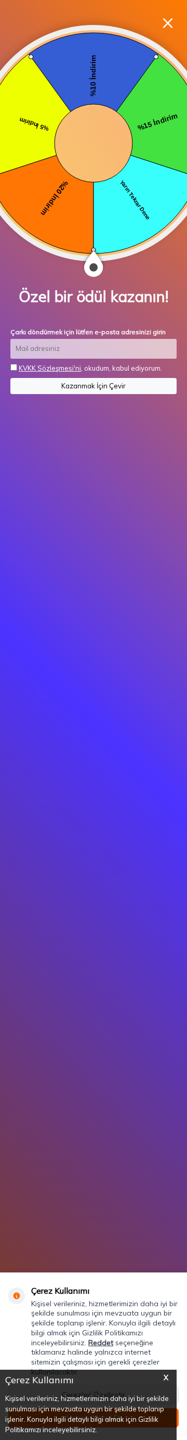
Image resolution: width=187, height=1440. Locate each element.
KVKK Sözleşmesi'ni (50, 368)
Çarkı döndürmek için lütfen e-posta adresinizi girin (88, 332)
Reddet (100, 1342)
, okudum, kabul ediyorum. (90, 368)
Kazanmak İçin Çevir (93, 386)
